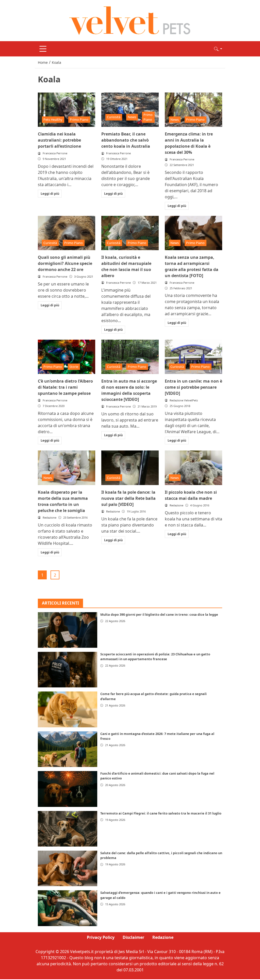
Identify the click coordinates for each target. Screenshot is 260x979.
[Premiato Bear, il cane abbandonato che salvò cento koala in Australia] (130, 110)
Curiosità (113, 117)
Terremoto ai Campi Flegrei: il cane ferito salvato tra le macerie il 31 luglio (160, 813)
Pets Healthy (52, 119)
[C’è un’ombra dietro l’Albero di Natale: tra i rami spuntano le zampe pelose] (66, 357)
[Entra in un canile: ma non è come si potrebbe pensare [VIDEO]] (193, 357)
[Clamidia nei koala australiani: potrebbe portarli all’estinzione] (66, 110)
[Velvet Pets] (130, 20)
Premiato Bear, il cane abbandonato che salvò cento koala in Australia (125, 140)
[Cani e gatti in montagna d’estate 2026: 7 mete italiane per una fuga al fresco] (67, 749)
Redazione (162, 937)
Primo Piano (79, 119)
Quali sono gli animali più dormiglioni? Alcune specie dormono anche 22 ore (65, 263)
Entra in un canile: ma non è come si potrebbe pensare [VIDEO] (193, 387)
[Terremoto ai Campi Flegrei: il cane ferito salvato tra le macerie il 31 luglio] (67, 829)
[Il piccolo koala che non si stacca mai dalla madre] (193, 467)
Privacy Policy (101, 937)
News (132, 117)
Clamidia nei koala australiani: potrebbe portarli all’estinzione (59, 140)
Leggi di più (50, 193)
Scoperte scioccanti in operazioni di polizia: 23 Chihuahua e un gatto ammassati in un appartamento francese (155, 656)
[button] (218, 49)
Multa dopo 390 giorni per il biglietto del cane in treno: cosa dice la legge (159, 614)
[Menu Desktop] (43, 48)
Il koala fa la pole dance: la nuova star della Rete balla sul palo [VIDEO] (128, 498)
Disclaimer (133, 937)
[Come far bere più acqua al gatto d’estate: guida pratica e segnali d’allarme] (67, 709)
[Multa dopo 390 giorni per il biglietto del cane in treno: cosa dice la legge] (67, 630)
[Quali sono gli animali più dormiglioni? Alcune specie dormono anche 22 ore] (66, 233)
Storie (73, 366)
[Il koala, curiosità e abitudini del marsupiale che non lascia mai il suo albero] (130, 233)
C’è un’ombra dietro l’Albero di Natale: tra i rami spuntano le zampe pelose (65, 387)
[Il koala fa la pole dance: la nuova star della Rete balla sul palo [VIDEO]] (130, 467)
